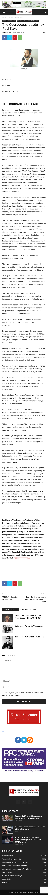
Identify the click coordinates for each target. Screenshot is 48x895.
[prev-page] (3, 647)
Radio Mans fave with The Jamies (29, 626)
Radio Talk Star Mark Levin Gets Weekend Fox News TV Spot (35, 599)
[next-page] (7, 647)
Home (4, 17)
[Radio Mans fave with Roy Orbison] (7, 643)
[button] (3, 12)
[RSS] (24, 802)
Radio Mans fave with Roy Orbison (29, 637)
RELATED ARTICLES (11, 609)
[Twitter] (9, 37)
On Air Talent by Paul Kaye (31, 20)
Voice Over (7, 32)
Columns (19, 20)
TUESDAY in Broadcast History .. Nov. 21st (10, 598)
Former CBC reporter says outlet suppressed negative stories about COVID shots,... (28, 840)
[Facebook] (4, 37)
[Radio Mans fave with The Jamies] (7, 629)
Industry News (18, 17)
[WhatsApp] (20, 37)
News (10, 17)
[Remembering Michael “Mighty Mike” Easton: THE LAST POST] (7, 618)
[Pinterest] (15, 37)
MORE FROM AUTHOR (28, 609)
